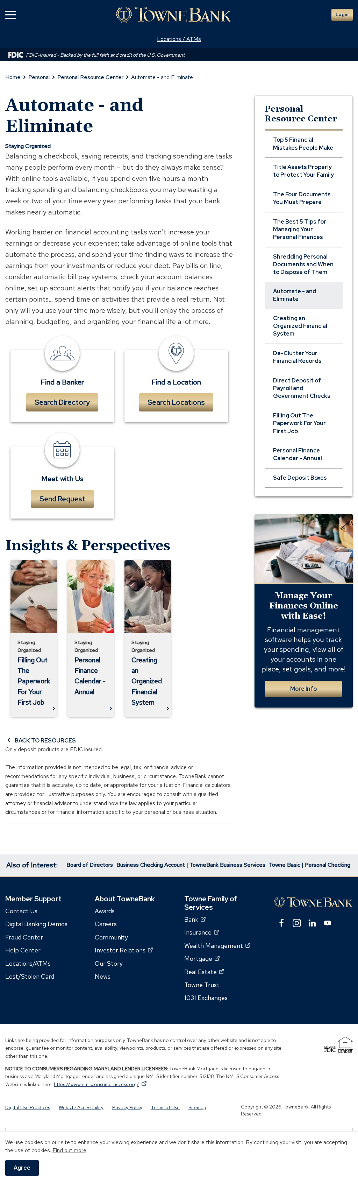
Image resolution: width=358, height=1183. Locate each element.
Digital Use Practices (27, 1107)
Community (111, 937)
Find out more (69, 1150)
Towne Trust (202, 985)
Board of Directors (89, 864)
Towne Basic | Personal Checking (309, 864)
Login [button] (342, 14)
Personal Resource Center (90, 77)
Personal (39, 77)
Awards (105, 911)
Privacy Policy (127, 1107)
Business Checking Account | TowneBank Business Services (190, 864)
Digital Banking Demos (36, 924)
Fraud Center (24, 937)
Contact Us (21, 911)
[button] (10, 14)
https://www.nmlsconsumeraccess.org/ (100, 1084)
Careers (106, 924)
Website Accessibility (81, 1107)
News (102, 976)
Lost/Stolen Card (29, 976)
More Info (303, 688)
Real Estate (204, 972)
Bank (195, 919)
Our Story (109, 963)
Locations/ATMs (28, 963)
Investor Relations (124, 950)
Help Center (23, 950)
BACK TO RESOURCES (45, 740)
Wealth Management (217, 946)
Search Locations (176, 402)
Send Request (62, 499)
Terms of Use (165, 1107)
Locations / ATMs (179, 39)
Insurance (201, 933)
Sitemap (197, 1107)
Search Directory (62, 402)
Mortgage (202, 959)
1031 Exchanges (206, 998)
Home (13, 77)
